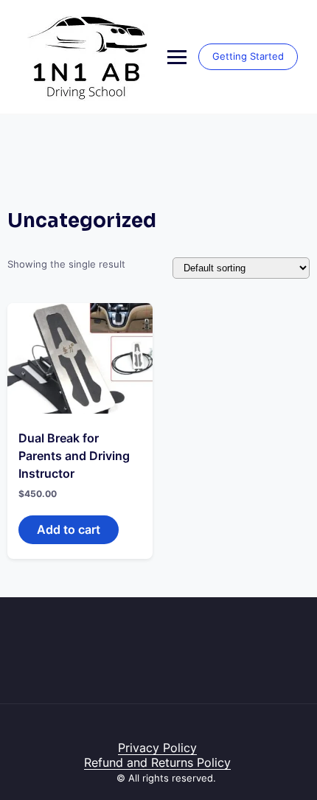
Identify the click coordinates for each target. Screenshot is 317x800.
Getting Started (248, 56)
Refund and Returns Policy (157, 762)
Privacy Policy (157, 747)
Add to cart (68, 529)
